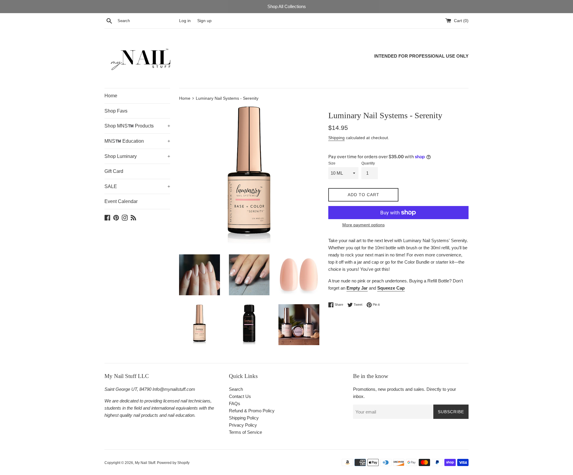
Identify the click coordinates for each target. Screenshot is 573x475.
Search (236, 389)
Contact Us (240, 396)
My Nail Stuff (145, 463)
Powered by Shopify (173, 463)
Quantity (368, 163)
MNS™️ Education (137, 141)
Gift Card (113, 171)
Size (331, 163)
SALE (137, 186)
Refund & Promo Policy (252, 410)
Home (110, 95)
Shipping (336, 137)
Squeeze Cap (391, 287)
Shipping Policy (244, 417)
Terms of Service (245, 432)
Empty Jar (357, 287)
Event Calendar (121, 201)
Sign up (204, 21)
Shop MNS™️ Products (137, 125)
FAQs (234, 403)
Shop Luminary (137, 156)
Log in (185, 21)
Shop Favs (115, 110)
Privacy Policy (243, 425)
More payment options (363, 224)
